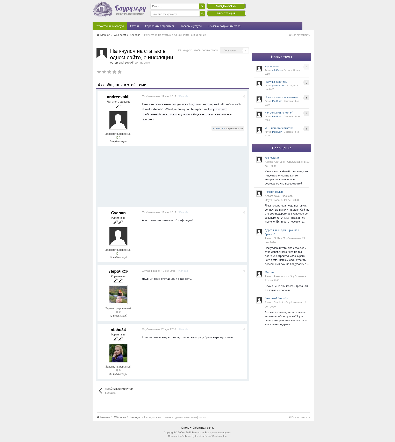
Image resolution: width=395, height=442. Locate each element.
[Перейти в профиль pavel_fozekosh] (259, 193)
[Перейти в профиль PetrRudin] (259, 99)
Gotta (277, 238)
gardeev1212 (278, 85)
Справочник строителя (159, 26)
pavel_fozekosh (283, 196)
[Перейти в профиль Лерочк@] (118, 294)
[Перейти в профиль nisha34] (118, 353)
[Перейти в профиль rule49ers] (259, 68)
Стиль (185, 427)
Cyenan (118, 213)
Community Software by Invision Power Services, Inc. (197, 436)
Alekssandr (280, 276)
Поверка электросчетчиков (281, 97)
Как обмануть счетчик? (279, 112)
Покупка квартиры (276, 82)
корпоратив (272, 66)
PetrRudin (277, 100)
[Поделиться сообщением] (244, 96)
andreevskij (126, 62)
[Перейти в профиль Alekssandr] (259, 274)
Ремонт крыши (274, 192)
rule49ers (277, 70)
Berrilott (278, 302)
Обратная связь (203, 427)
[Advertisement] (172, 178)
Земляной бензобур (277, 298)
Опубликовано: (159, 96)
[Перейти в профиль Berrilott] (259, 300)
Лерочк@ (118, 271)
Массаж (270, 272)
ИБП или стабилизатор (279, 128)
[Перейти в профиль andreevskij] (101, 53)
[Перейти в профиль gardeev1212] (259, 84)
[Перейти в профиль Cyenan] (118, 236)
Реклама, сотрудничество (224, 26)
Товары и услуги (191, 26)
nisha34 (118, 329)
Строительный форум (110, 26)
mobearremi (219, 128)
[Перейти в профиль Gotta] (259, 232)
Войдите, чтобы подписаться (199, 50)
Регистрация (226, 13)
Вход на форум (226, 6)
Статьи (134, 26)
